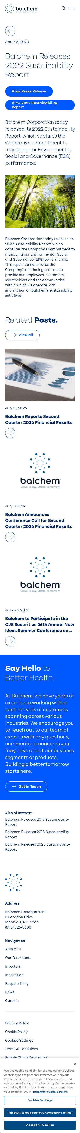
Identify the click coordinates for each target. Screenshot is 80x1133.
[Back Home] (21, 8)
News (9, 992)
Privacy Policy (17, 1023)
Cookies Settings (40, 1100)
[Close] (75, 1064)
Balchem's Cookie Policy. (50, 1091)
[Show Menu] (72, 8)
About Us (13, 949)
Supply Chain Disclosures (26, 1058)
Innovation (14, 975)
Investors (13, 966)
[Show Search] (63, 8)
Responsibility (17, 984)
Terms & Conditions (21, 1049)
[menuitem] (40, 949)
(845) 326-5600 (18, 927)
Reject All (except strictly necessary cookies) (40, 1112)
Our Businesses (18, 958)
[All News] (10, 31)
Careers (12, 1001)
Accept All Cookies (40, 1125)
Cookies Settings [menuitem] (19, 1040)
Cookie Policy (16, 1032)
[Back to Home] (13, 882)
